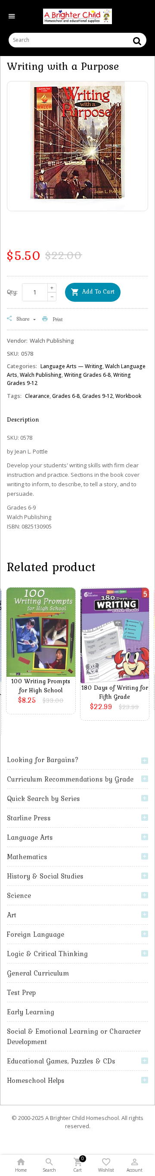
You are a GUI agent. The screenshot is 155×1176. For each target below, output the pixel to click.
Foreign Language (35, 934)
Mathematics (27, 856)
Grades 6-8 (66, 396)
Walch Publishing (41, 374)
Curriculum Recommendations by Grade (70, 779)
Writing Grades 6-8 (87, 374)
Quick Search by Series (43, 798)
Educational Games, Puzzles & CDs (61, 1061)
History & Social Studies (45, 876)
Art (11, 915)
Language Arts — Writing (71, 366)
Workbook (128, 396)
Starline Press (29, 818)
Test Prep (21, 992)
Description (23, 419)
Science (19, 895)
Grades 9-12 (97, 396)
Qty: (12, 292)
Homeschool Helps (36, 1080)
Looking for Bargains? (43, 759)
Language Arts (30, 837)
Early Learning (30, 1012)
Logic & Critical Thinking (47, 953)
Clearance (37, 396)
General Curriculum (38, 973)
